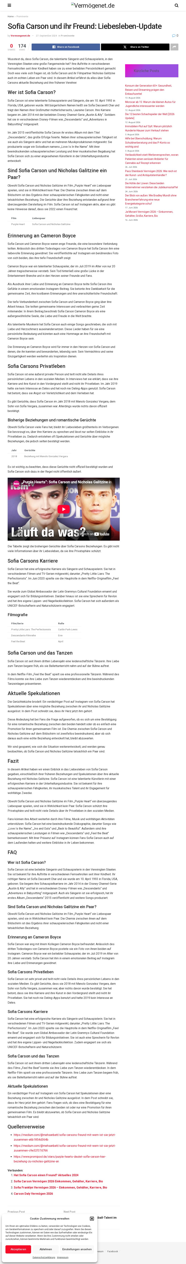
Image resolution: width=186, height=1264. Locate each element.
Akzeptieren (18, 1249)
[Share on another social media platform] (174, 47)
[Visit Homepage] (92, 5)
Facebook (112, 1251)
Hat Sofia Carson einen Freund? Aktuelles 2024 (46, 1175)
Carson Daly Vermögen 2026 (33, 1193)
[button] (92, 1218)
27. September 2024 (46, 35)
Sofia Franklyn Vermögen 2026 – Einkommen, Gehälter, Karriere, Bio (60, 1187)
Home (11, 16)
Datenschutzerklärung (44, 1257)
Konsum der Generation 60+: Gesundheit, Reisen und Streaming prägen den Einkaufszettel (148, 89)
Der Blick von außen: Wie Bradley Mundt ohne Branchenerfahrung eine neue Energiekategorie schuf (151, 199)
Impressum (62, 1257)
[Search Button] (176, 5)
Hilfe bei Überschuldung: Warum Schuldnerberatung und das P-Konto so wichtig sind (147, 142)
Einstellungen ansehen (77, 1249)
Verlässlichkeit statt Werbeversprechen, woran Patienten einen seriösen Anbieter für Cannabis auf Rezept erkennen (151, 158)
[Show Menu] (9, 5)
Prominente (22, 16)
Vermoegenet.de (20, 35)
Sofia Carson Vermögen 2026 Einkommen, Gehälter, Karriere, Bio (58, 1181)
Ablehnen (46, 1249)
